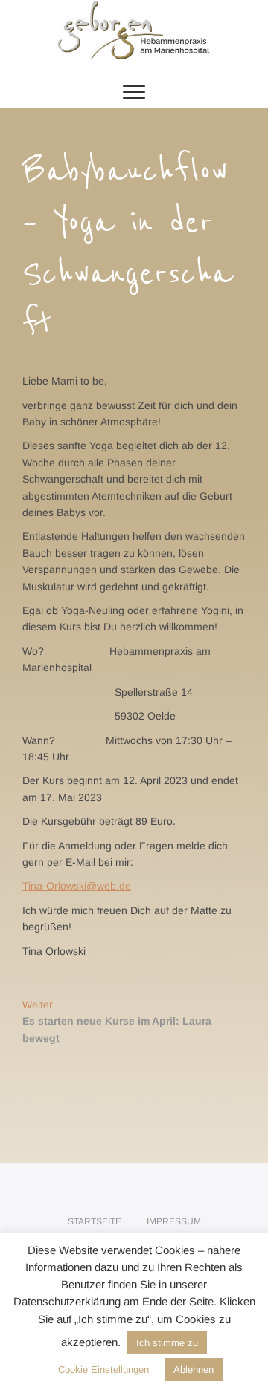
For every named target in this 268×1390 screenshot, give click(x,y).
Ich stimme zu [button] (167, 1342)
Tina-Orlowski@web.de (76, 886)
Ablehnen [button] (193, 1369)
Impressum (174, 1221)
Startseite (94, 1221)
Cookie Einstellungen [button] (103, 1369)
